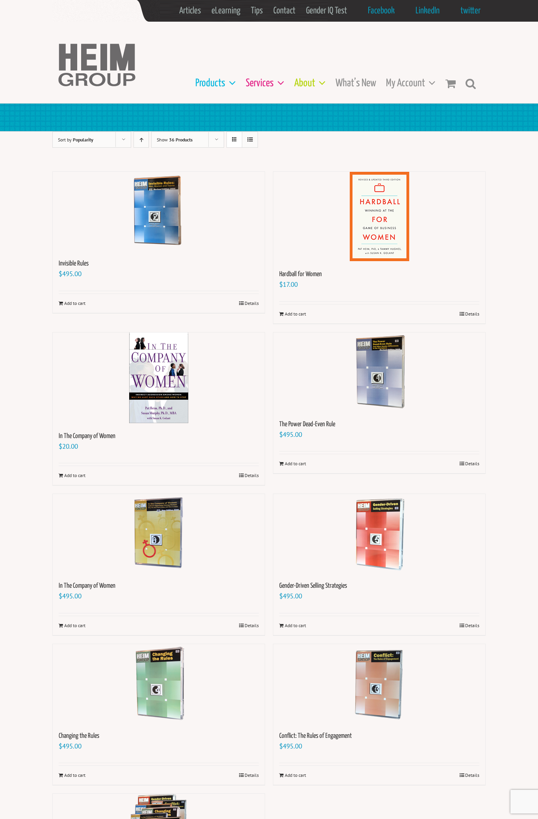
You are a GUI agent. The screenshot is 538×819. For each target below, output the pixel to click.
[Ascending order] (141, 140)
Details (252, 303)
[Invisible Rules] (159, 211)
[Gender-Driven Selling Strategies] (379, 533)
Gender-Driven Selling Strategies (313, 586)
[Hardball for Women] (379, 216)
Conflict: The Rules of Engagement (315, 736)
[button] (471, 83)
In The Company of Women (87, 436)
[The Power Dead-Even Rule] (379, 371)
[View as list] (250, 139)
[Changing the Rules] (159, 683)
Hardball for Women (300, 274)
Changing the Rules (79, 736)
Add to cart (74, 303)
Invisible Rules (74, 263)
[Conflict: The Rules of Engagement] (379, 683)
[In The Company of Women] (159, 377)
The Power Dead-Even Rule (307, 424)
